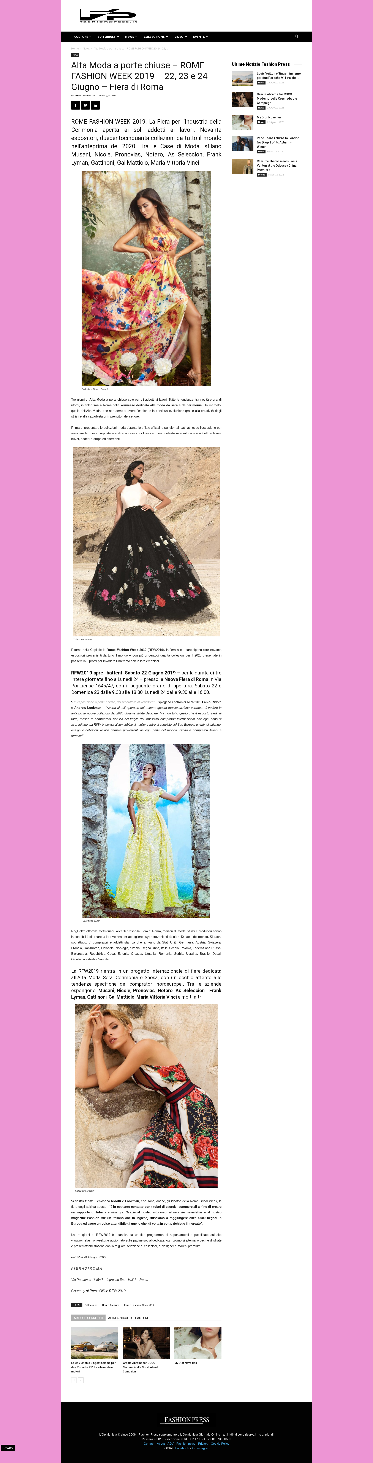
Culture (81, 37)
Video (178, 37)
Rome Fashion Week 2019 (139, 1305)
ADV (171, 1443)
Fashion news (185, 1443)
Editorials (106, 37)
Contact (149, 1443)
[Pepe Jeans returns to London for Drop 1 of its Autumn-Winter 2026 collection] (242, 143)
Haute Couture (110, 1305)
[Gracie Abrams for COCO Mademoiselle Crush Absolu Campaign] (146, 1343)
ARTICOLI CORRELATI (88, 1318)
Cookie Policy (220, 1443)
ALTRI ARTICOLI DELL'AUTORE (128, 1318)
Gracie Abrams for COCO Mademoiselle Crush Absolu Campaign (141, 1367)
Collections (154, 37)
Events (199, 37)
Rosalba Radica (85, 95)
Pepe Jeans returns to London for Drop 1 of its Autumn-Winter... (278, 142)
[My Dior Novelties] (197, 1343)
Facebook (182, 1448)
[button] (296, 37)
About (161, 1443)
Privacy (203, 1443)
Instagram (203, 1448)
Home (75, 48)
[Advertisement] (264, 252)
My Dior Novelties (185, 1362)
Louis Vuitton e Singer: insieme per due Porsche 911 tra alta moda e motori (93, 1367)
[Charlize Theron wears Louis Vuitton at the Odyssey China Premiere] (242, 166)
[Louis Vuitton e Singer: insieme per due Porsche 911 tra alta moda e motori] (94, 1343)
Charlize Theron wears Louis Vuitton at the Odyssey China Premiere (277, 165)
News (129, 37)
